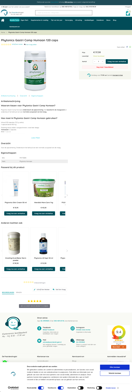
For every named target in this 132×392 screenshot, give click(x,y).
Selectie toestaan (115, 373)
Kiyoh (118, 344)
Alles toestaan (115, 367)
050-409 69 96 (67, 7)
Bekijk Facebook (48, 330)
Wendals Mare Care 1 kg (43, 202)
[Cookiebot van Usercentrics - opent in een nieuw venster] (13, 388)
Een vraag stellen (31, 44)
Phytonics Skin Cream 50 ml (16, 202)
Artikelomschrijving (8, 96)
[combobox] (63, 12)
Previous (2, 195)
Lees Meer (35, 138)
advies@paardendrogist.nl (52, 342)
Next (67, 195)
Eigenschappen (37, 96)
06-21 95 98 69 (91, 7)
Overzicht (23, 96)
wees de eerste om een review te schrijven (34, 306)
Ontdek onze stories (83, 330)
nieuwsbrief (54, 2)
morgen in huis (118, 75)
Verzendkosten (42, 361)
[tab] (42, 289)
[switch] (61, 388)
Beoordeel (116, 347)
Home (3, 32)
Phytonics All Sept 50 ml (43, 258)
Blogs (74, 361)
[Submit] (89, 12)
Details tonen (111, 388)
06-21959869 (45, 321)
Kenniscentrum (14, 27)
